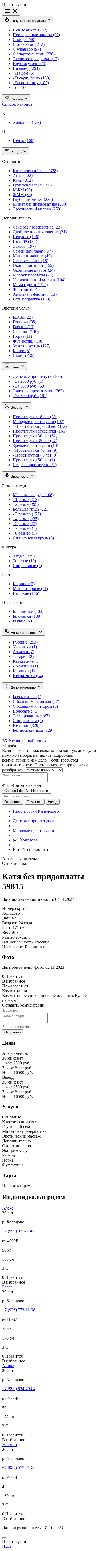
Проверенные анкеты (36, 34)
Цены (15, 367)
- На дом (23, 73)
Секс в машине (30, 260)
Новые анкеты (30, 30)
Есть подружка (31, 299)
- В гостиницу (31, 82)
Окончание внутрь (34, 270)
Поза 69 (25, 241)
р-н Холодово (25, 840)
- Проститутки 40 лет (35, 450)
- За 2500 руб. (28, 381)
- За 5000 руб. (30, 395)
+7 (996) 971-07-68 (18, 1231)
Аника (8, 1365)
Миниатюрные (30, 588)
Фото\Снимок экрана (21, 785)
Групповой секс (32, 185)
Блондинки (28, 611)
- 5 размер (25, 523)
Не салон (26, 725)
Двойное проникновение (40, 232)
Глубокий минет (33, 199)
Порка (22, 336)
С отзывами (29, 44)
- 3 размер (27, 514)
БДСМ (23, 317)
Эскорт (24, 246)
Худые (24, 556)
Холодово (27, 122)
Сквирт (23, 355)
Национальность (24, 633)
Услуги (16, 152)
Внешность (20, 476)
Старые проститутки (35, 464)
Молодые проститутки (38, 421)
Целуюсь (26, 236)
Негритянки (28, 675)
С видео (24, 39)
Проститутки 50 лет (34, 460)
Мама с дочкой (30, 284)
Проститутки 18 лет (35, 416)
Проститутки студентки (39, 431)
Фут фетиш (28, 341)
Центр (23, 140)
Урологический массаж (39, 280)
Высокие (26, 593)
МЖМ (22, 190)
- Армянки (25, 666)
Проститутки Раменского (36, 811)
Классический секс (35, 170)
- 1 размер (26, 499)
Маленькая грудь (33, 494)
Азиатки (23, 651)
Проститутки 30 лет (35, 436)
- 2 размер (26, 504)
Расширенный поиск (26, 741)
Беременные (27, 696)
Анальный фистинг (35, 294)
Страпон (26, 331)
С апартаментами (34, 54)
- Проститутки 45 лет (35, 455)
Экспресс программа (36, 58)
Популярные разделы (28, 21)
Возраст (17, 407)
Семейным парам (33, 251)
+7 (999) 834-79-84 (18, 1388)
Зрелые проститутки (35, 445)
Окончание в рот (33, 265)
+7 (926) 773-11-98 (18, 1310)
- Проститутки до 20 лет (40, 426)
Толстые (24, 561)
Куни (23, 180)
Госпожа (24, 322)
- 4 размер (26, 518)
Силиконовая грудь (33, 538)
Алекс (7, 1208)
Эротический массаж (37, 209)
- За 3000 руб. (29, 386)
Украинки (25, 647)
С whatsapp (27, 49)
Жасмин (9, 1444)
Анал (23, 175)
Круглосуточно (29, 63)
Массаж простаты (33, 275)
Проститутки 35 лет (35, 440)
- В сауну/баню (31, 78)
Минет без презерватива (40, 204)
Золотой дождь (31, 346)
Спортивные (27, 565)
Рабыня (23, 326)
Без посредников (33, 730)
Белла (7, 1287)
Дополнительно (23, 687)
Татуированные (31, 716)
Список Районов (17, 104)
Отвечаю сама (15, 863)
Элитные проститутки (38, 391)
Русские (25, 642)
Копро (21, 350)
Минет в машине (32, 256)
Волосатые (25, 711)
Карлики (24, 583)
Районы (17, 99)
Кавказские (26, 661)
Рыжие (23, 621)
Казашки (24, 671)
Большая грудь (31, 509)
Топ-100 (20, 87)
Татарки (23, 656)
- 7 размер (25, 528)
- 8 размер (25, 533)
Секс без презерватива (37, 227)
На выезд (26, 68)
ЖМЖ (22, 194)
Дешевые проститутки (37, 376)
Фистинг (25, 289)
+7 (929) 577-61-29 (18, 1467)
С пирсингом (28, 720)
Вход (6, 1546)
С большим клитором (35, 706)
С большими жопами (36, 701)
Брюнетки (27, 616)
